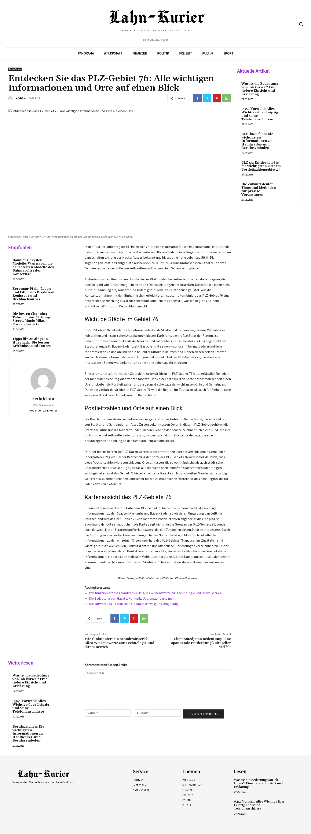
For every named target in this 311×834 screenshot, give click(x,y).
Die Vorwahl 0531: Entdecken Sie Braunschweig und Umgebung (134, 604)
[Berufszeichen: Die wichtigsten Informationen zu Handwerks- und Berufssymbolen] (66, 732)
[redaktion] (11, 98)
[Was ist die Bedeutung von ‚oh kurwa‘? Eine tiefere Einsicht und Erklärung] (66, 681)
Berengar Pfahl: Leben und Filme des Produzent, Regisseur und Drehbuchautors (34, 294)
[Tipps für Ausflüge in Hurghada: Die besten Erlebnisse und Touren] (66, 345)
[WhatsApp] (226, 98)
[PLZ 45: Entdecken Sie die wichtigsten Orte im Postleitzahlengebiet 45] (291, 167)
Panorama (15, 69)
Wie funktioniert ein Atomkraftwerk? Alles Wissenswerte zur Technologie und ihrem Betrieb (155, 593)
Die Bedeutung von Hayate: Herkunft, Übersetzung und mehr (132, 598)
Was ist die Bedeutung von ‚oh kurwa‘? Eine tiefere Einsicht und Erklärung (31, 681)
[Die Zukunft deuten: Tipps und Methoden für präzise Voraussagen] (291, 189)
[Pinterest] (217, 98)
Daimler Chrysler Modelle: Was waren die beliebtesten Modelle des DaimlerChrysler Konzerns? (33, 267)
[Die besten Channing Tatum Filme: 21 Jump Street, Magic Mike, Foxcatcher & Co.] (66, 319)
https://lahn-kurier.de (43, 404)
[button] (301, 24)
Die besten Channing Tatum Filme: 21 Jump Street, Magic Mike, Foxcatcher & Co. (31, 319)
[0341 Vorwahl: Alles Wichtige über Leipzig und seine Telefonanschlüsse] (66, 707)
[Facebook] (197, 98)
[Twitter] (207, 98)
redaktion (19, 98)
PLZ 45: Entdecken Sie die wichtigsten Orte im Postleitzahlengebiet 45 (261, 166)
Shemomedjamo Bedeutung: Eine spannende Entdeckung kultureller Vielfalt (201, 643)
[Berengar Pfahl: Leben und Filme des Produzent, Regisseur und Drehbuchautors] (66, 294)
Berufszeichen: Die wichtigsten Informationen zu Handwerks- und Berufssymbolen (28, 734)
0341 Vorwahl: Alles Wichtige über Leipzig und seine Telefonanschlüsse (30, 706)
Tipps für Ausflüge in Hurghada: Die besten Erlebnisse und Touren (31, 342)
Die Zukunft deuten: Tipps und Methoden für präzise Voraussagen (258, 189)
